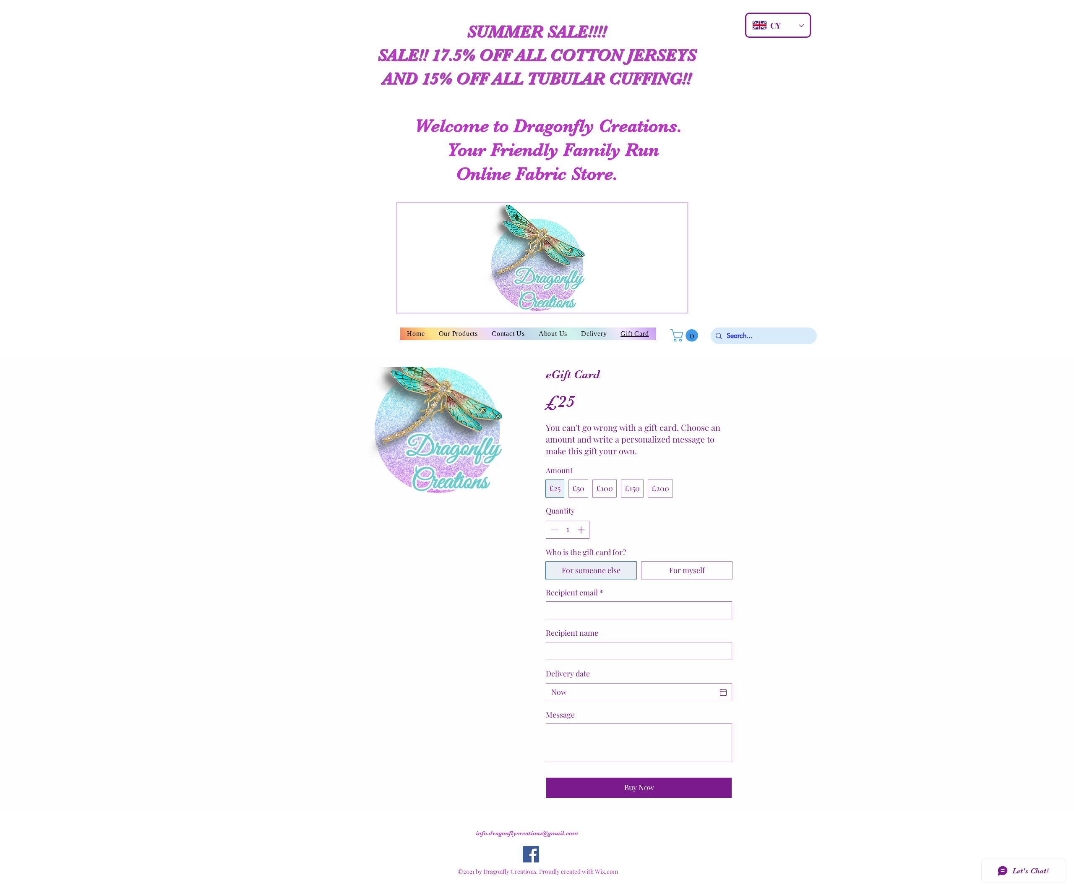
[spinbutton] (567, 529)
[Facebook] (531, 854)
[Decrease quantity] (553, 529)
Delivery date (568, 673)
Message (560, 715)
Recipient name (572, 633)
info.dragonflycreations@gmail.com (527, 833)
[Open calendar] (723, 692)
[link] (685, 335)
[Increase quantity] (581, 529)
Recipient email (574, 592)
